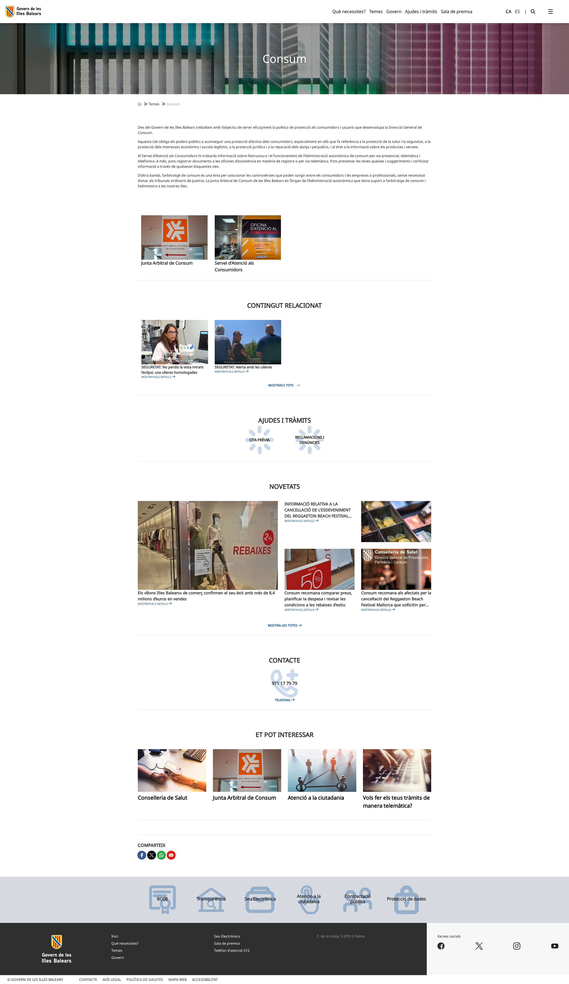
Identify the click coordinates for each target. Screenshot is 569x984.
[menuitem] (349, 11)
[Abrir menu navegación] (550, 11)
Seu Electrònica (260, 899)
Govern (117, 957)
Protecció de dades (406, 899)
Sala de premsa (227, 943)
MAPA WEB (177, 979)
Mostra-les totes (282, 625)
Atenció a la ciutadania (316, 797)
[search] (533, 11)
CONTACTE (88, 979)
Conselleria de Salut (162, 797)
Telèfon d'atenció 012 (232, 950)
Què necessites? (124, 943)
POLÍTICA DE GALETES (144, 979)
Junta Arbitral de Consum (167, 263)
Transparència (211, 899)
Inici (114, 936)
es (517, 11)
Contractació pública (358, 899)
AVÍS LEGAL (111, 979)
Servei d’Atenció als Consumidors (234, 266)
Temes (116, 950)
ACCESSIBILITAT (205, 979)
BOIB (162, 899)
